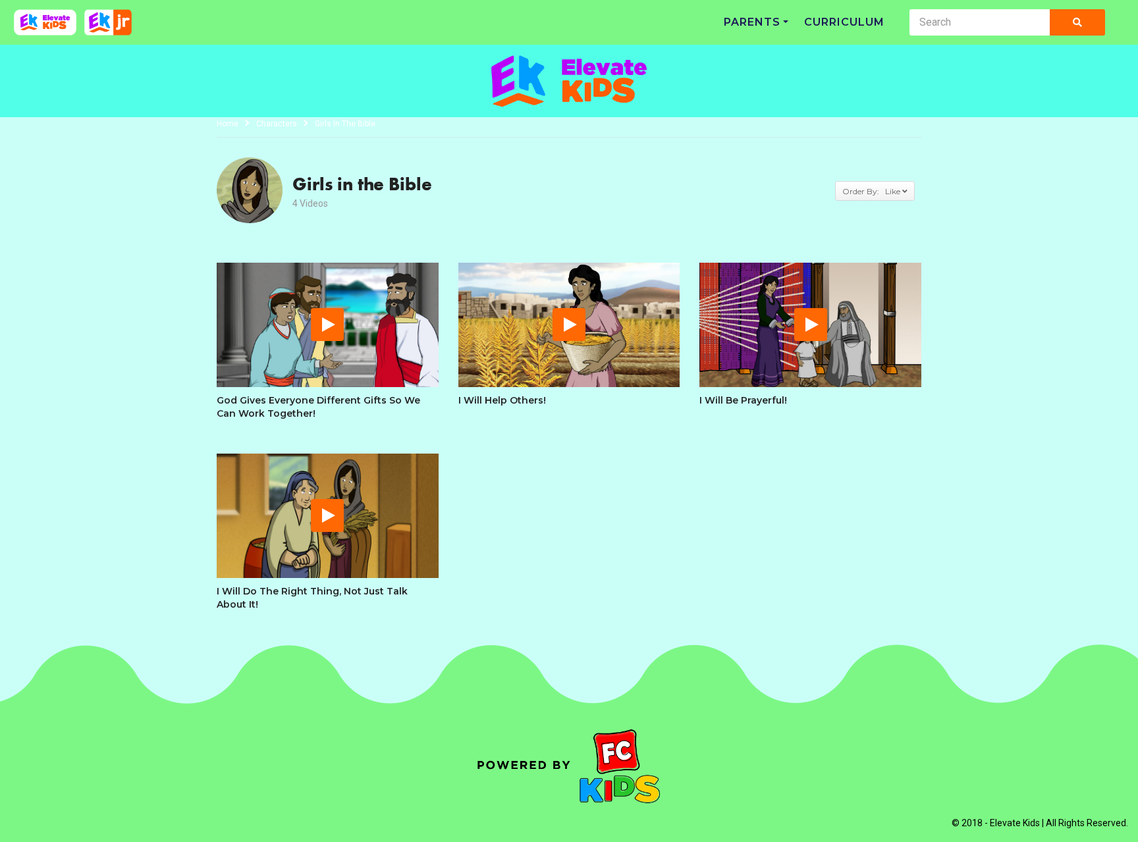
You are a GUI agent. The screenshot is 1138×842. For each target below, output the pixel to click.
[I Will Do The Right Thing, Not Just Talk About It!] (328, 516)
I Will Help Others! (502, 400)
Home (227, 123)
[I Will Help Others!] (569, 325)
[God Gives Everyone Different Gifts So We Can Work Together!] (328, 325)
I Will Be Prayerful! (743, 400)
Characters (276, 123)
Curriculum (844, 22)
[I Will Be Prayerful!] (810, 325)
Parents (752, 22)
